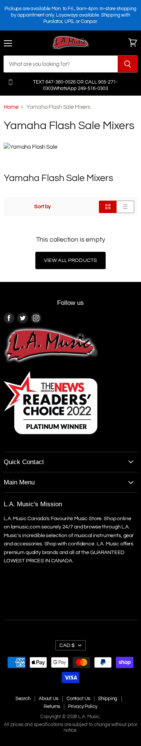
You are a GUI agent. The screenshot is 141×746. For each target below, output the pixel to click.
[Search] (128, 64)
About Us (48, 698)
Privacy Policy (82, 706)
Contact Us (78, 698)
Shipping (107, 698)
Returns (52, 706)
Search (22, 698)
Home (11, 107)
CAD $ (67, 645)
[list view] (125, 207)
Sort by (42, 206)
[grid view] (108, 207)
